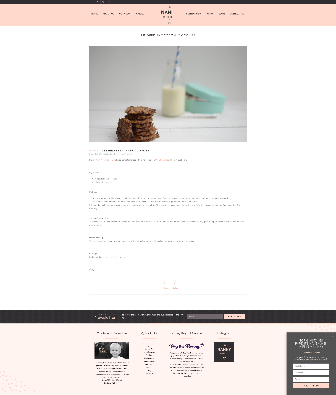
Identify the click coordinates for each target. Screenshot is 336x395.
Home (149, 346)
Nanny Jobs (149, 364)
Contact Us (149, 374)
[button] (332, 336)
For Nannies (149, 361)
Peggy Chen (129, 154)
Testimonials (149, 358)
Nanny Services (149, 352)
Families (149, 355)
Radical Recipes (114, 154)
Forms (148, 367)
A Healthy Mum (108, 160)
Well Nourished (162, 160)
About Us (149, 349)
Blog (149, 370)
